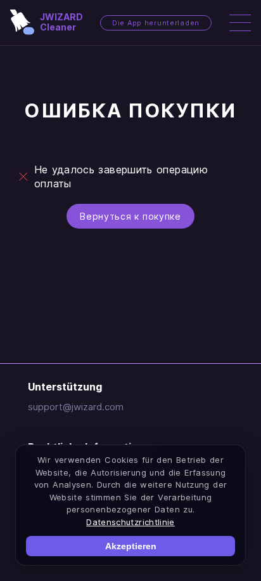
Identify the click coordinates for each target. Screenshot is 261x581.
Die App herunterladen (156, 22)
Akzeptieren (130, 546)
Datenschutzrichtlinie (130, 522)
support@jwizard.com (76, 407)
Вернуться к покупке (130, 216)
